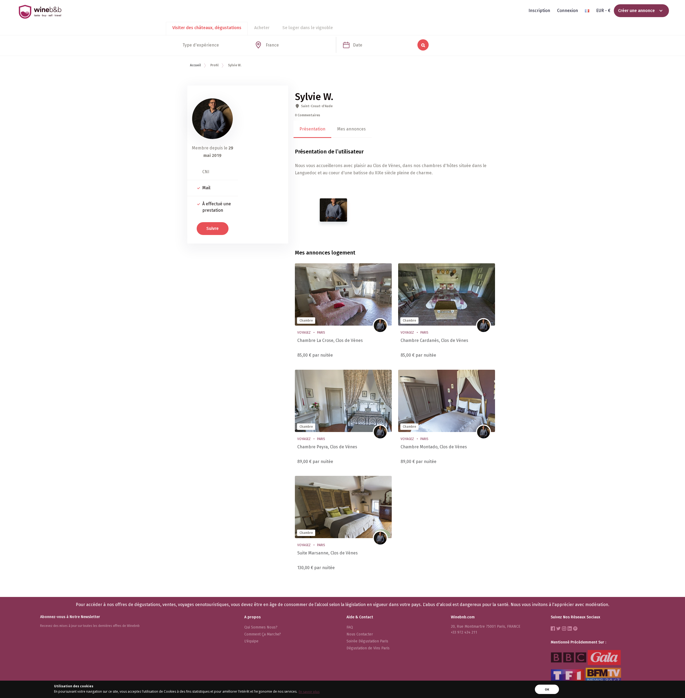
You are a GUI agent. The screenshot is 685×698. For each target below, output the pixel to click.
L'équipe (251, 641)
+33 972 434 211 (464, 632)
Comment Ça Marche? (262, 634)
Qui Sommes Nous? (260, 627)
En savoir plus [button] (309, 691)
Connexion (567, 10)
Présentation (312, 129)
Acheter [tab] (261, 27)
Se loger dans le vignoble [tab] (307, 27)
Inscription (539, 10)
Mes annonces (351, 129)
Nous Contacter (360, 634)
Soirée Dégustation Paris (367, 641)
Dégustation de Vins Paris (368, 648)
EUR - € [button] (603, 10)
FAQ (350, 627)
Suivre (212, 228)
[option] (333, 209)
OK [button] (547, 689)
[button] (587, 10)
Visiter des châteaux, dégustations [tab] (206, 27)
